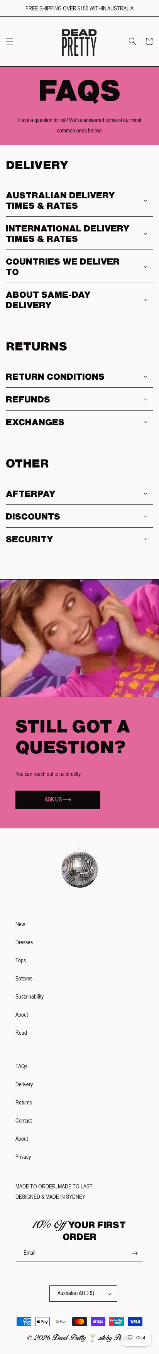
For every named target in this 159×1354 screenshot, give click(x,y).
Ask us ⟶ (58, 799)
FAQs (21, 1066)
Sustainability (29, 996)
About (21, 1014)
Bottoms (23, 978)
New (20, 924)
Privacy (23, 1156)
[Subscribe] (134, 1253)
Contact (23, 1120)
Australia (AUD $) (76, 1293)
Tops (20, 960)
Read (21, 1032)
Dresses (24, 942)
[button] (9, 41)
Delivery (24, 1084)
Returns (23, 1102)
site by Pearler (115, 1337)
